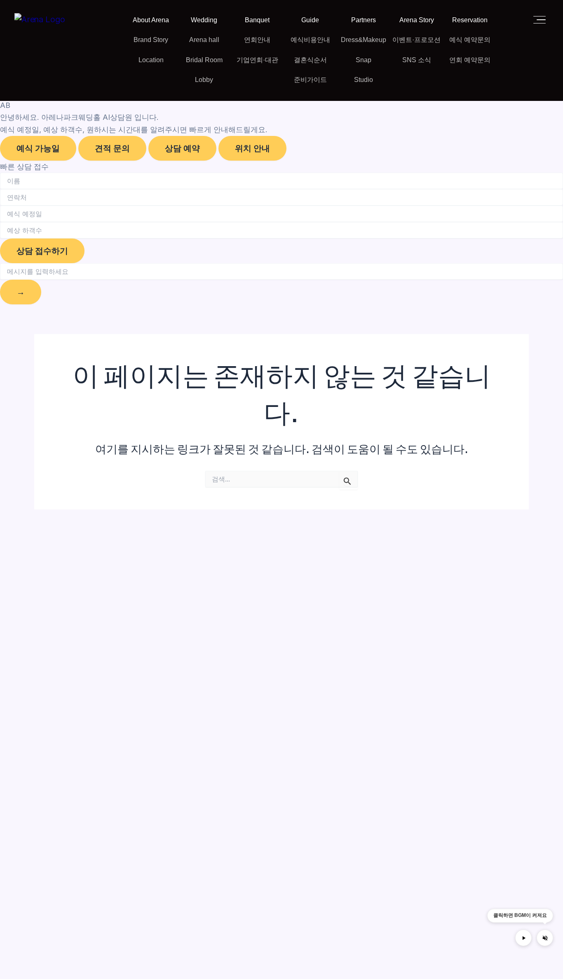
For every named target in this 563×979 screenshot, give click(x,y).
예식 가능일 (38, 148)
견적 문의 (112, 148)
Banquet (257, 19)
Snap (363, 59)
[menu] (537, 19)
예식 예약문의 (469, 39)
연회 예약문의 (469, 59)
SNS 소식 (416, 59)
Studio (363, 79)
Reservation (470, 19)
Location (151, 59)
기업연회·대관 (257, 59)
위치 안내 (252, 148)
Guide (310, 19)
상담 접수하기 (42, 251)
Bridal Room (204, 59)
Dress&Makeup (363, 39)
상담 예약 (182, 148)
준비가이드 (310, 79)
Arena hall (204, 39)
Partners (363, 19)
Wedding (204, 19)
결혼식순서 (310, 59)
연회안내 (257, 39)
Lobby (204, 79)
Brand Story (151, 39)
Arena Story (416, 19)
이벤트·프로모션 (416, 39)
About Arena (151, 19)
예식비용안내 (310, 39)
